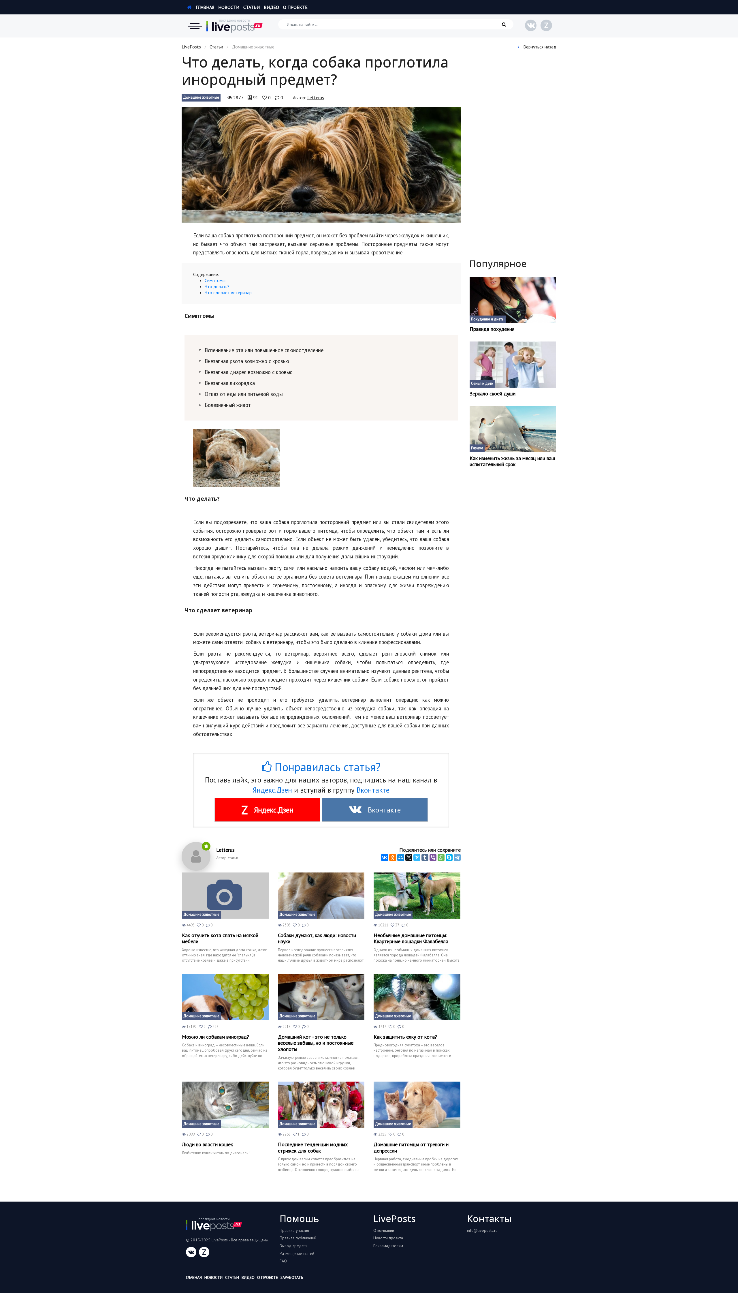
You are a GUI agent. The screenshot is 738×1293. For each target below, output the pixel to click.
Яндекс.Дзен (272, 790)
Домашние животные (201, 97)
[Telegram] (457, 857)
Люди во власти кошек (207, 1144)
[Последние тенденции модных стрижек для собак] (321, 1105)
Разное (477, 448)
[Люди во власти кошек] (225, 1105)
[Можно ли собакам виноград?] (225, 997)
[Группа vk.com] (530, 25)
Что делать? (217, 286)
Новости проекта (388, 1238)
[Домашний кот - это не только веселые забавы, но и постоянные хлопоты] (321, 997)
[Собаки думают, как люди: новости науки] (321, 895)
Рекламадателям (388, 1245)
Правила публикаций (298, 1238)
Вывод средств (293, 1245)
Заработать (291, 1277)
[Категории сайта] (194, 26)
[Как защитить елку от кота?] (417, 997)
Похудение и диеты (487, 319)
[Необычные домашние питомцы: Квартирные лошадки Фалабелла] (417, 895)
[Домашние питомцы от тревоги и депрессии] (417, 1105)
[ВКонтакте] (384, 857)
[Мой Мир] (400, 857)
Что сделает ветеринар (228, 292)
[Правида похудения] (513, 300)
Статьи (251, 7)
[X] (408, 857)
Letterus (315, 97)
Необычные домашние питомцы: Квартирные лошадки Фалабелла (411, 938)
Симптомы (215, 280)
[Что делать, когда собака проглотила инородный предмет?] (321, 165)
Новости (228, 7)
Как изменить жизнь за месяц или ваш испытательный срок (512, 461)
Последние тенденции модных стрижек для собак (313, 1147)
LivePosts (191, 47)
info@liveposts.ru (482, 1230)
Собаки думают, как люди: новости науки (317, 938)
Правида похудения (492, 329)
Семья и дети (482, 383)
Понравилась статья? (326, 766)
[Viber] (433, 857)
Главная (204, 7)
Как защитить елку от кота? (405, 1037)
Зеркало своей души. (493, 394)
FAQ (283, 1261)
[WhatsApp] (441, 857)
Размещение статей (297, 1253)
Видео (271, 7)
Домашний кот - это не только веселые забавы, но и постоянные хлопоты (315, 1043)
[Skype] (449, 857)
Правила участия (294, 1230)
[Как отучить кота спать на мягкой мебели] (225, 895)
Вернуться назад (539, 47)
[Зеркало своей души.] (513, 364)
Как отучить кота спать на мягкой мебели (220, 938)
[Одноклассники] (392, 857)
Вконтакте (373, 790)
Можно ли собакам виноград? (215, 1037)
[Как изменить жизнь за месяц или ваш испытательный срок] (513, 429)
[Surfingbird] (416, 857)
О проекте (295, 7)
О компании (383, 1230)
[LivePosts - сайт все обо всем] (234, 25)
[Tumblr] (424, 857)
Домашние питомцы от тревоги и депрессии (411, 1147)
